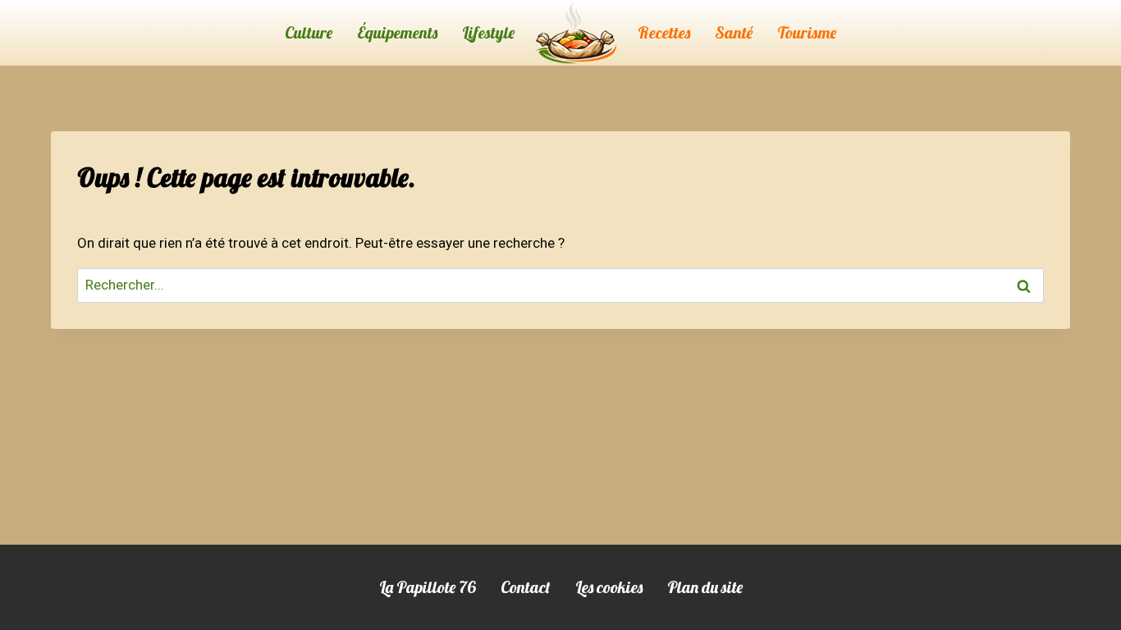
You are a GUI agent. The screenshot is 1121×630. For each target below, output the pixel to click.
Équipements (397, 32)
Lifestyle (488, 32)
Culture (308, 32)
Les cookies (609, 587)
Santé (734, 32)
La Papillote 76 (427, 587)
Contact (526, 587)
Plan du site (705, 587)
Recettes (664, 32)
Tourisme (806, 32)
